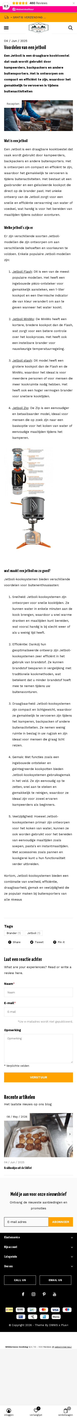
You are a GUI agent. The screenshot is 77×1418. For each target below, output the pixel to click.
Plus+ (64, 1325)
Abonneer (60, 1222)
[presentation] (70, 1134)
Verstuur (38, 1077)
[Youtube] (54, 1294)
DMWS (53, 1325)
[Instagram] (33, 1294)
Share (17, 942)
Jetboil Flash (22, 271)
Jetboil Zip (20, 408)
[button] (6, 28)
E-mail (10, 1003)
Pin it (61, 942)
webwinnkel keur (63, 1347)
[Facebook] (23, 1294)
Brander (14, 933)
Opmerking (12, 1030)
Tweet (39, 942)
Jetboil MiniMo (23, 319)
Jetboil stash (22, 360)
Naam (9, 984)
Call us (20, 1280)
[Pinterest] (44, 1294)
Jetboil (33, 933)
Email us (55, 1280)
